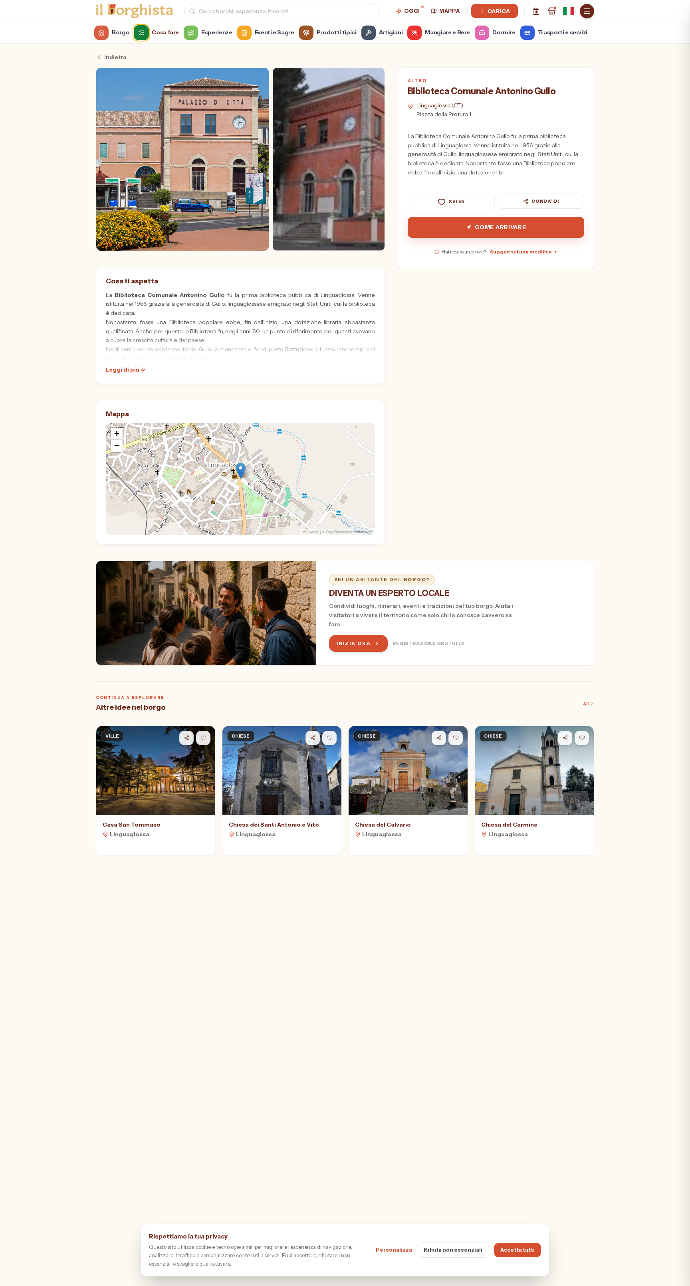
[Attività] (551, 11)
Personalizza (394, 1249)
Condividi (545, 201)
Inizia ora (354, 643)
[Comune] (535, 11)
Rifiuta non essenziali (453, 1249)
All (586, 703)
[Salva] (203, 738)
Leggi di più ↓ (125, 369)
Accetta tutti (517, 1249)
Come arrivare (500, 227)
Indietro (115, 57)
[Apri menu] (587, 11)
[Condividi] (186, 738)
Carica (499, 11)
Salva (457, 202)
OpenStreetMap (339, 531)
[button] (241, 471)
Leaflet (312, 531)
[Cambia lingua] (568, 11)
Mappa (449, 11)
